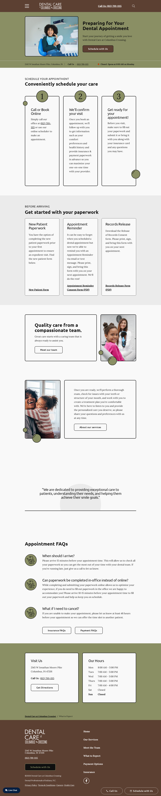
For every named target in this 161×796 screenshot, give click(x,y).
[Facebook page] (86, 781)
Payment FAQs (88, 630)
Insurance (89, 772)
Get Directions (44, 687)
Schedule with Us (98, 48)
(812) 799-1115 (82, 64)
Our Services (90, 739)
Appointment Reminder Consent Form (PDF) (80, 287)
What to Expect (91, 755)
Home (86, 731)
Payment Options (93, 763)
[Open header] (27, 6)
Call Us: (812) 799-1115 (110, 5)
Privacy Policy (31, 785)
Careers (59, 785)
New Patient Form (39, 289)
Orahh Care (69, 785)
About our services (90, 427)
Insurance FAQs (57, 630)
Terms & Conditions (46, 785)
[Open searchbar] (133, 6)
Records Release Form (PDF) (117, 287)
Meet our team (48, 349)
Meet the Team (91, 747)
